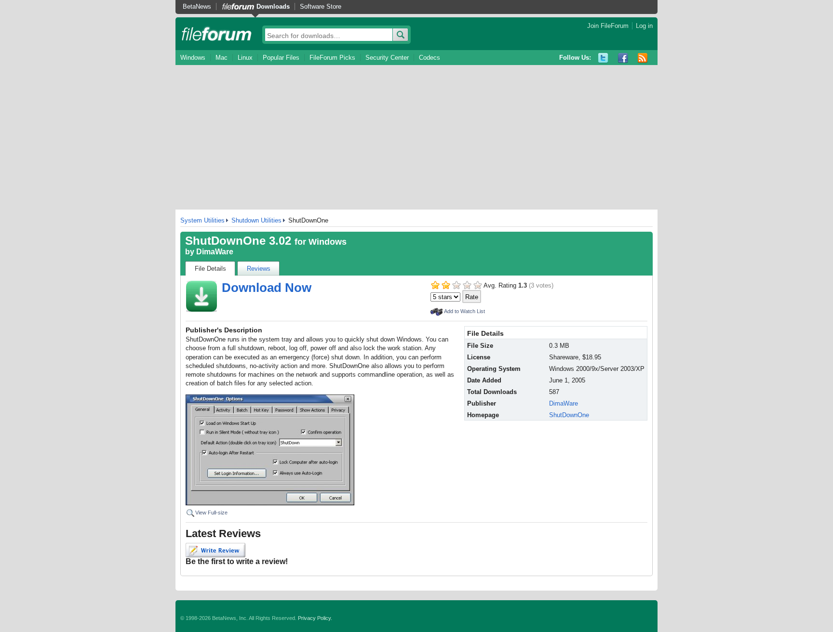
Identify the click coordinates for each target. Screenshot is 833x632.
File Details (210, 268)
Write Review (215, 550)
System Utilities (202, 220)
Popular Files (281, 57)
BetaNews (197, 6)
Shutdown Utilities (256, 220)
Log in (644, 25)
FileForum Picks (332, 57)
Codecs (429, 57)
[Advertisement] (416, 137)
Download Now (266, 287)
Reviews (258, 268)
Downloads (273, 6)
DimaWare (214, 252)
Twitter (603, 58)
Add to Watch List (464, 311)
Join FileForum (608, 25)
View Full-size (211, 512)
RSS (643, 58)
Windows (192, 57)
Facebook (623, 58)
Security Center (387, 57)
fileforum (216, 34)
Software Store (320, 6)
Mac (221, 57)
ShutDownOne (569, 415)
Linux (245, 57)
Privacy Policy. (315, 618)
